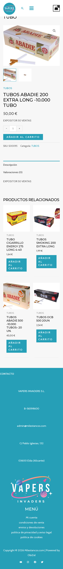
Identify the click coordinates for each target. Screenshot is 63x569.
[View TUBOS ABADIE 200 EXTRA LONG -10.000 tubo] (25, 75)
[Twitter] (42, 562)
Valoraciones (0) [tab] (12, 172)
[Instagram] (28, 562)
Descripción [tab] (10, 164)
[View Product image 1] (9, 75)
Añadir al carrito (23, 137)
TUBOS (7, 88)
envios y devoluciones (31, 527)
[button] (22, 8)
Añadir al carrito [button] (15, 265)
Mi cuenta (31, 517)
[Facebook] (35, 562)
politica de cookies (31, 537)
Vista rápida (17, 228)
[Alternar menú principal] (31, 8)
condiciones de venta (31, 522)
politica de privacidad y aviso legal (31, 532)
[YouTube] (21, 562)
